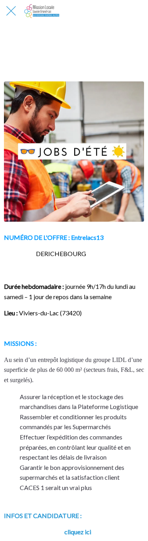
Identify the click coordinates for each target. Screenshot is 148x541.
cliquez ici (77, 531)
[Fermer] (11, 11)
